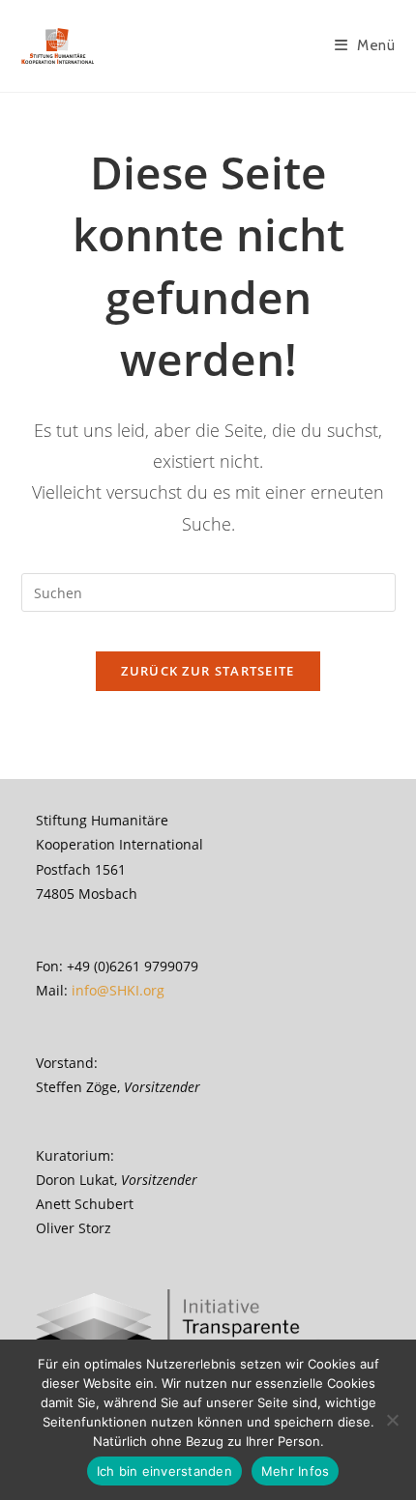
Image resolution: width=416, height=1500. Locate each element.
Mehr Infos (295, 1471)
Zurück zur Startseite (207, 670)
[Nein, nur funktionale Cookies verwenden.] (391, 1419)
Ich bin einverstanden (164, 1471)
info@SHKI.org (118, 990)
